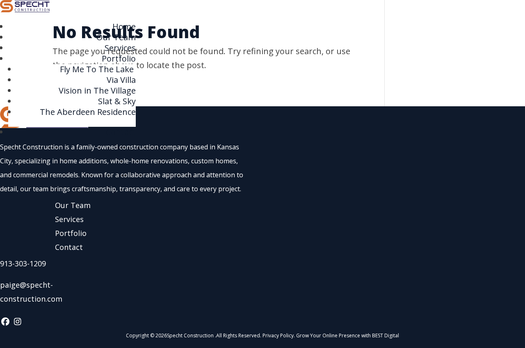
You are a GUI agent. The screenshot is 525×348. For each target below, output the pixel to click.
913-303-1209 (23, 263)
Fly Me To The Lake (98, 69)
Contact (121, 131)
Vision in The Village (97, 90)
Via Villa (121, 79)
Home (124, 26)
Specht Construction (190, 335)
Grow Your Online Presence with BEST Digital (347, 335)
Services (120, 47)
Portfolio (119, 58)
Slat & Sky (117, 101)
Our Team (116, 37)
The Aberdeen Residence (88, 111)
